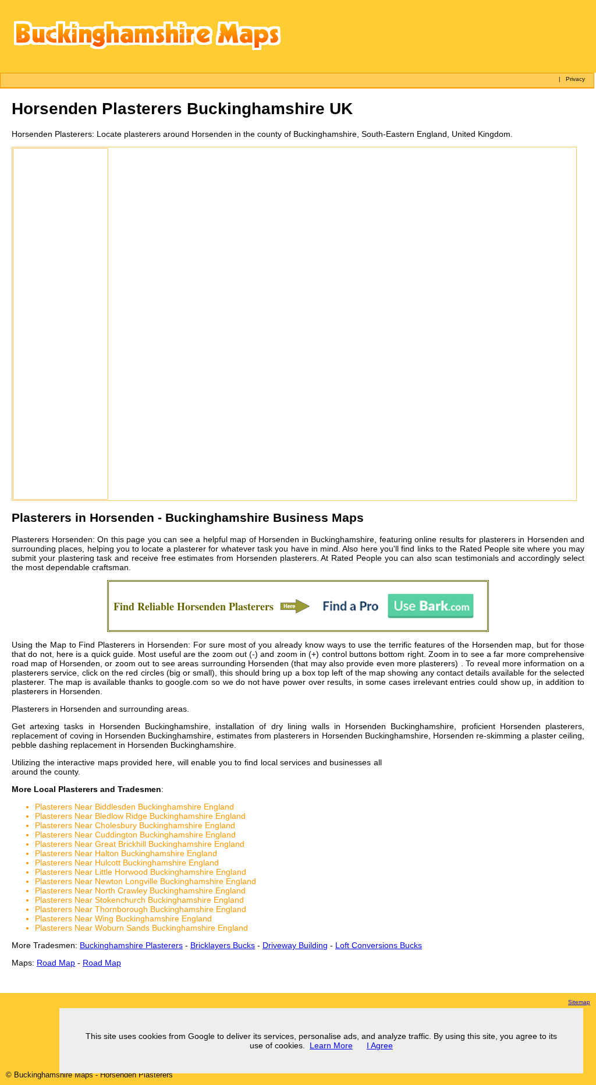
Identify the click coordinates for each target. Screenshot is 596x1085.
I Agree (380, 1045)
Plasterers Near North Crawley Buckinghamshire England (140, 890)
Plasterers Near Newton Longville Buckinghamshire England (145, 881)
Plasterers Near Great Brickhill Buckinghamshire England (139, 844)
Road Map (56, 962)
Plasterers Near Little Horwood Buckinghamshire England (140, 872)
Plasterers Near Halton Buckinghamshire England (126, 853)
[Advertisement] (60, 324)
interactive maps (87, 762)
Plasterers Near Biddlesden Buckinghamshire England (134, 806)
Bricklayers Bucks (222, 945)
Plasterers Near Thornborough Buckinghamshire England (140, 909)
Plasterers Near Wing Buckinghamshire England (123, 918)
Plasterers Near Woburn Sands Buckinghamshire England (141, 927)
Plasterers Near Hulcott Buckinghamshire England (127, 862)
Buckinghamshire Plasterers (131, 945)
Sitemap (579, 1002)
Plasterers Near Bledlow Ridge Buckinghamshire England (140, 816)
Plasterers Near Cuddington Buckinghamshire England (135, 834)
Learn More (331, 1045)
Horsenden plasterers (276, 558)
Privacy (575, 79)
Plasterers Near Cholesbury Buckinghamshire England (135, 825)
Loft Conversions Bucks (378, 945)
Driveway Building (295, 945)
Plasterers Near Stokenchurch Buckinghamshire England (139, 899)
